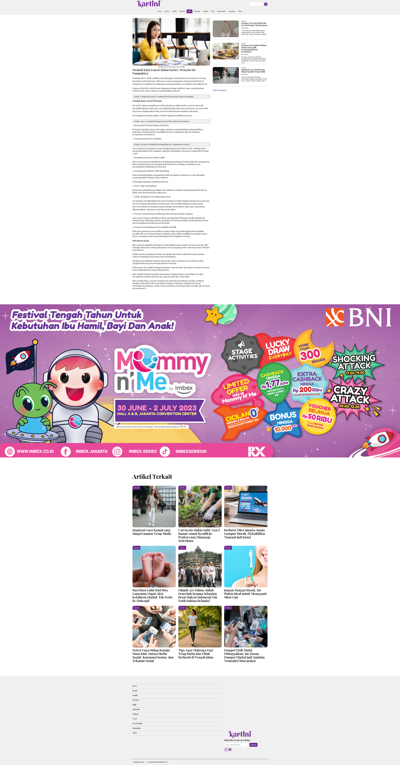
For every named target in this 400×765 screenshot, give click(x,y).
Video (240, 11)
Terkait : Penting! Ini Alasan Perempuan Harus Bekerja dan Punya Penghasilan (163, 96)
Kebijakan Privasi (138, 762)
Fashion (205, 11)
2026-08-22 (244, 28)
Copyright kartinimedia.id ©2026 (157, 762)
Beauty (167, 11)
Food (212, 11)
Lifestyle (182, 11)
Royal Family (221, 11)
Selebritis (197, 11)
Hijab (189, 11)
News (160, 11)
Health (174, 11)
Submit (253, 745)
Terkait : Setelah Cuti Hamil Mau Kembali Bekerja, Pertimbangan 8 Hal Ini (161, 144)
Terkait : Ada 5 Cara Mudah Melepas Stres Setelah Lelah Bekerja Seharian (161, 121)
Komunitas (231, 11)
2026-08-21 (244, 54)
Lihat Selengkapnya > (220, 90)
